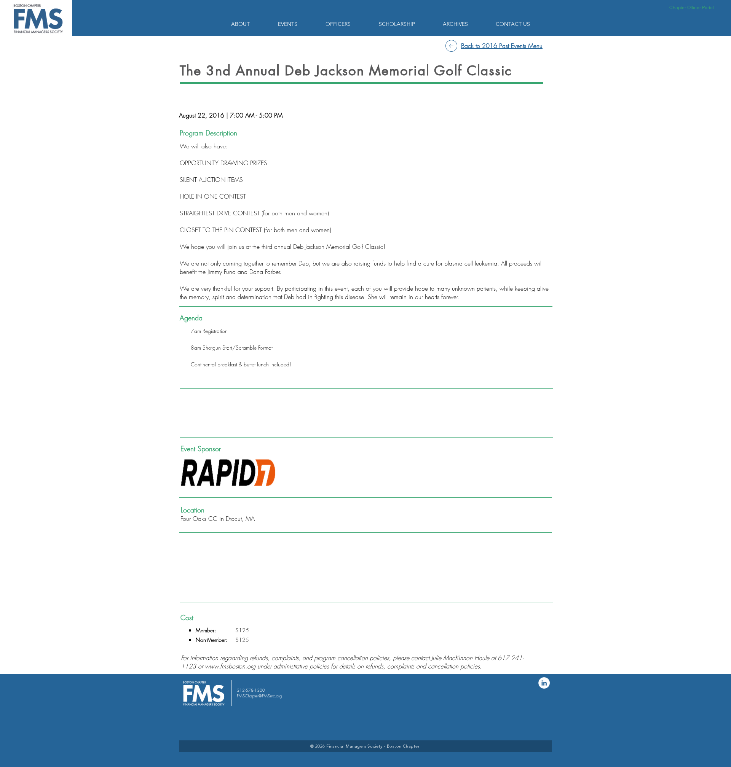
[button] (248, 23)
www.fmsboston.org (230, 666)
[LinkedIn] (544, 683)
